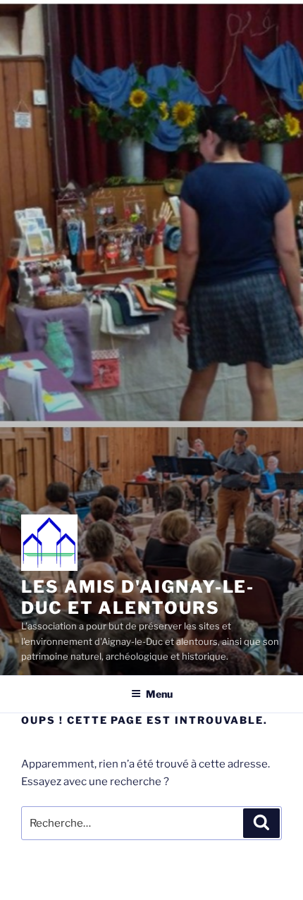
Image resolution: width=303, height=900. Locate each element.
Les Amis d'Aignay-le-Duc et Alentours (137, 597)
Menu (159, 694)
